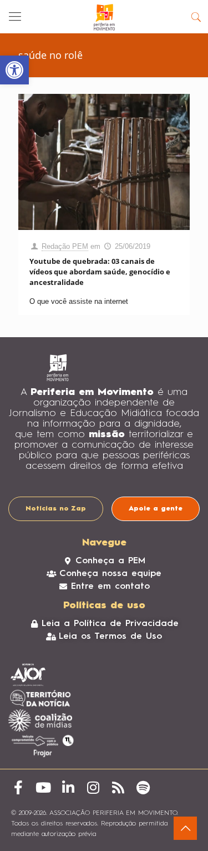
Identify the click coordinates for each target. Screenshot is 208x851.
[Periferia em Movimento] (104, 17)
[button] (14, 70)
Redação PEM (65, 246)
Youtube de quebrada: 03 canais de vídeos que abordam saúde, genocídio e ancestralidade (99, 271)
